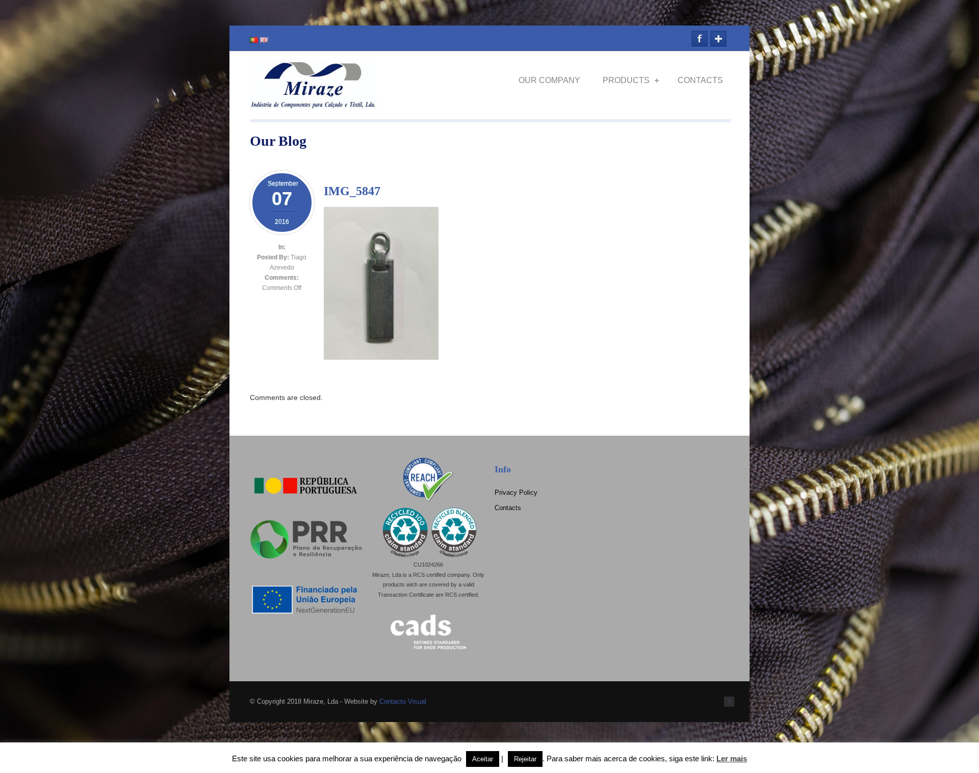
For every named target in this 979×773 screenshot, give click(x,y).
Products (626, 80)
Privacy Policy (516, 492)
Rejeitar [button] (525, 759)
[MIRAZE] (313, 105)
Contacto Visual (402, 701)
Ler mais (731, 758)
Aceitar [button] (482, 759)
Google (718, 39)
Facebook (699, 39)
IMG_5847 (352, 191)
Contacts (700, 80)
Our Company (549, 80)
